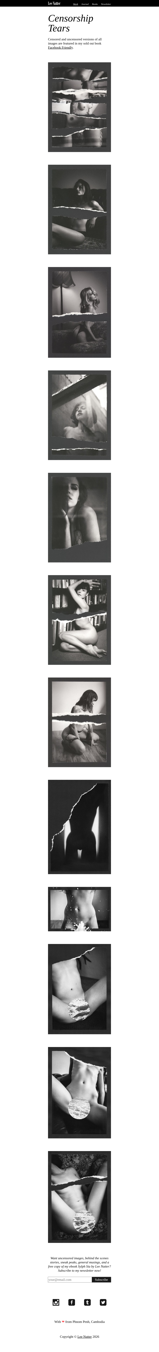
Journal (85, 4)
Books (95, 4)
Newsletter (106, 4)
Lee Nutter (84, 1336)
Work (75, 4)
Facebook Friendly (60, 47)
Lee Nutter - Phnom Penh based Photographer (54, 3)
